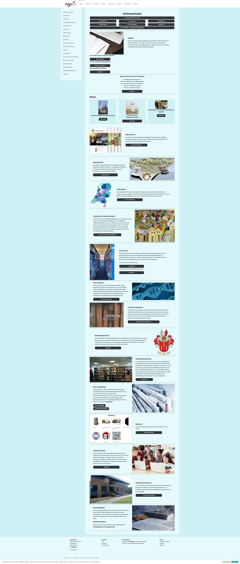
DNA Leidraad (67, 26)
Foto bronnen (95, 557)
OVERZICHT (132, 272)
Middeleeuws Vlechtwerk (70, 56)
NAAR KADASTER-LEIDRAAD (143, 321)
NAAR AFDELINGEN (130, 199)
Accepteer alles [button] (235, 561)
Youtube (161, 545)
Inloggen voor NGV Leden (132, 17)
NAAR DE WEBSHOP (149, 432)
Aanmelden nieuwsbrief (99, 521)
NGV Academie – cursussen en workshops (132, 27)
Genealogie (66, 29)
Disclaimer (75, 557)
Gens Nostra (103, 21)
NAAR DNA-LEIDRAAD (106, 299)
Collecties (132, 21)
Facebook (162, 543)
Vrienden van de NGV (164, 541)
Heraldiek (66, 39)
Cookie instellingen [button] (226, 561)
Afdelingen (161, 21)
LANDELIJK (100, 71)
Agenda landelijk (68, 12)
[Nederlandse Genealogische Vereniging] (71, 3)
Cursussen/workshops (69, 22)
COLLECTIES (132, 266)
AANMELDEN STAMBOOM (101, 408)
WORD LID (132, 91)
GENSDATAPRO (105, 174)
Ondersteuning (67, 63)
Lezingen (65, 50)
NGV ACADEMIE (100, 59)
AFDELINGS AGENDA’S (100, 65)
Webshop (161, 24)
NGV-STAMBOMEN (99, 405)
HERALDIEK (108, 348)
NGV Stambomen (67, 67)
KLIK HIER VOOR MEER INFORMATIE (107, 234)
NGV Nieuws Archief (68, 60)
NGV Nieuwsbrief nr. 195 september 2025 (104, 526)
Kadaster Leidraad (68, 43)
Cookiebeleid (66, 557)
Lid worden (66, 53)
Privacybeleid (85, 557)
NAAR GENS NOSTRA (136, 145)
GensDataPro (103, 24)
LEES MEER (103, 119)
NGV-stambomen (132, 24)
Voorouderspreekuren (69, 70)
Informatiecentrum (69, 46)
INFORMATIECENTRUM (148, 495)
